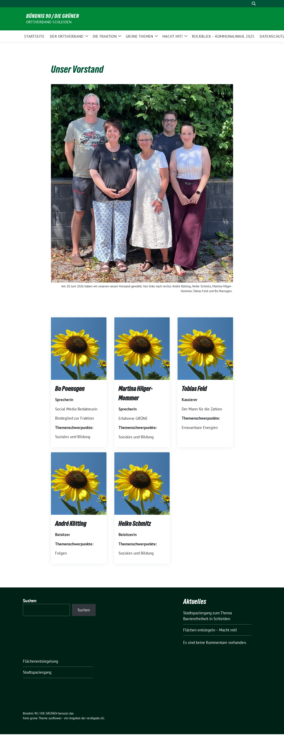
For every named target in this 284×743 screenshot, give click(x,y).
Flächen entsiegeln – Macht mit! (210, 629)
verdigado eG (95, 718)
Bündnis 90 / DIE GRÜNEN (52, 16)
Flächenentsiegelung (40, 661)
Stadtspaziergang (37, 672)
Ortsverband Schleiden (49, 22)
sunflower (55, 718)
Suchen (30, 600)
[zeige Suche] (254, 3)
